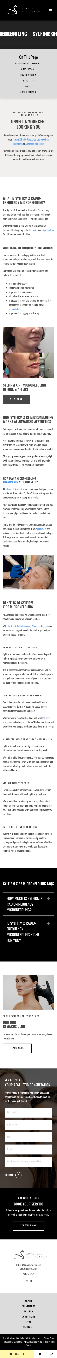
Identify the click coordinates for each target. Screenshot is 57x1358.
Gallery (28, 1312)
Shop (28, 1322)
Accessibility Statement (13, 1342)
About (28, 1302)
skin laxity (33, 230)
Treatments (10, 482)
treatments (18, 144)
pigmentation (48, 230)
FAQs (27, 86)
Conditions (28, 1317)
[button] (48, 898)
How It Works (27, 74)
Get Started (17, 1354)
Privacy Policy (49, 1338)
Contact (28, 1327)
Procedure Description (27, 63)
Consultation (27, 92)
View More (16, 399)
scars (37, 296)
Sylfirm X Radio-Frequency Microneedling (30, 139)
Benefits (27, 80)
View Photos (27, 69)
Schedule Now (28, 1226)
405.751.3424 (28, 1273)
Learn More (17, 1048)
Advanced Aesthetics (34, 144)
